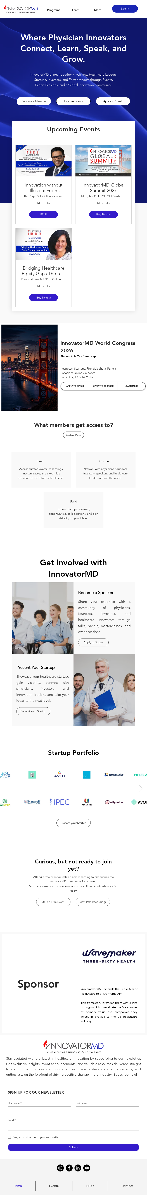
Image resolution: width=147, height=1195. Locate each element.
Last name (81, 1103)
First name (15, 1103)
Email (12, 1120)
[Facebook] (69, 1167)
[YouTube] (86, 1167)
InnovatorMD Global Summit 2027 (103, 187)
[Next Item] (141, 788)
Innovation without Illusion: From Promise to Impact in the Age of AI (43, 187)
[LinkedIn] (77, 1167)
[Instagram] (60, 1167)
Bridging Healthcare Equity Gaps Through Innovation (43, 270)
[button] (53, 10)
